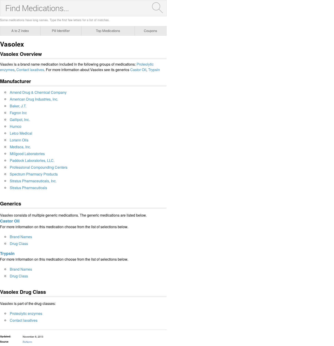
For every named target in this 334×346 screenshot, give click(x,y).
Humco (15, 126)
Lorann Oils (19, 140)
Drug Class (19, 243)
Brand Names (21, 236)
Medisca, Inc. (20, 146)
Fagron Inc (18, 112)
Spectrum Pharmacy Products (34, 174)
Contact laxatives (30, 69)
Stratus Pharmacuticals (28, 187)
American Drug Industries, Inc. (34, 99)
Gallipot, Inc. (20, 119)
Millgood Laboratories (27, 153)
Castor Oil (138, 69)
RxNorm (27, 342)
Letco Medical (21, 133)
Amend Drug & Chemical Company (38, 92)
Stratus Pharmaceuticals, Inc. (33, 180)
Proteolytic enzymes (26, 313)
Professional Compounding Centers (38, 167)
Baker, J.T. (18, 106)
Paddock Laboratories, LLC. (32, 160)
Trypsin (154, 69)
